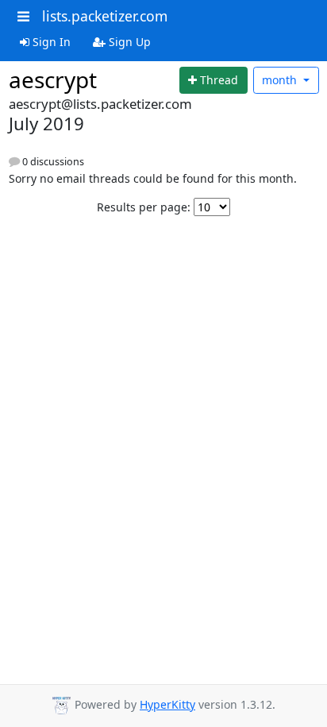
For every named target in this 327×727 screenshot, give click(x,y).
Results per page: (143, 207)
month (281, 79)
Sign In (50, 41)
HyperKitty (167, 704)
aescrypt (53, 79)
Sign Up (128, 41)
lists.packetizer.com (104, 15)
